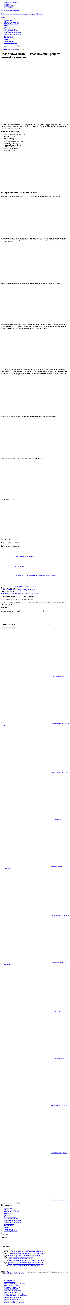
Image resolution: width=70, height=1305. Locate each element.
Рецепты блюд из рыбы (12, 1292)
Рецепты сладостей (11, 1301)
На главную (8, 7)
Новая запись (9, 6)
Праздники (8, 20)
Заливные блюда (10, 29)
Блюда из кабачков (11, 31)
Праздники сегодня (11, 1289)
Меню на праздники (11, 22)
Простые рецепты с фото (16, 1272)
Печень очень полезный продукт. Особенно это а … (25, 1265)
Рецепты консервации (9, 49)
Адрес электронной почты (10, 611)
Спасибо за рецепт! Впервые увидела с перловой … (27, 1260)
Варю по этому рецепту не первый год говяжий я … (24, 1255)
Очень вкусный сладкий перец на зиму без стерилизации (20, 593)
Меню (3, 17)
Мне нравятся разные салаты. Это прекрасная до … (25, 1264)
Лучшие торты (9, 1282)
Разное (6, 39)
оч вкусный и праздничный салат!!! (21, 1257)
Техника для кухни (10, 43)
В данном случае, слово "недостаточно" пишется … (26, 1250)
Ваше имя (4, 608)
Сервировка (8, 38)
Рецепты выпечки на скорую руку (16, 1296)
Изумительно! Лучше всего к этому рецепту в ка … (28, 1253)
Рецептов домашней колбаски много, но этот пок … (27, 1262)
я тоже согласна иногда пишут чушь (20, 1259)
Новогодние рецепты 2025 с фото (16, 1283)
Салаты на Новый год (11, 24)
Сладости (7, 25)
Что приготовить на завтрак (14, 1303)
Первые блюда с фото (12, 1287)
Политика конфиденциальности (13, 1274)
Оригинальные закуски (12, 1285)
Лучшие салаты (9, 1280)
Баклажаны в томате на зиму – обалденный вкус (18, 590)
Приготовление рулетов (12, 32)
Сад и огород (8, 41)
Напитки (7, 27)
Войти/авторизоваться (12, 2)
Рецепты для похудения (12, 34)
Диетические (9, 36)
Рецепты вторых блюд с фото (15, 1294)
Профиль (7, 4)
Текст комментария (8, 625)
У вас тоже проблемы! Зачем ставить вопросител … (27, 1252)
